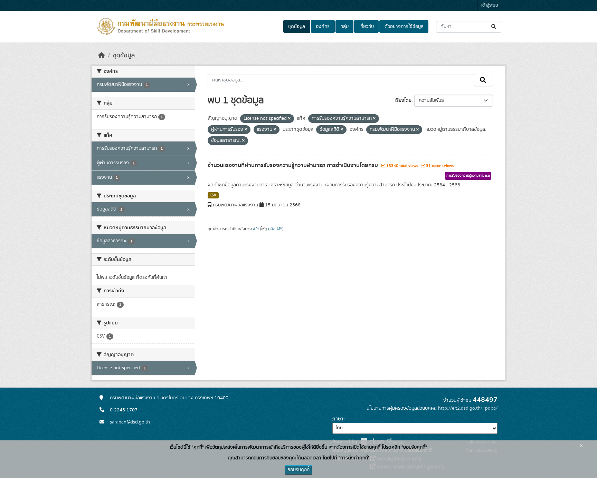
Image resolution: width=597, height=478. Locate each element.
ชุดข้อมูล (296, 26)
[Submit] (494, 27)
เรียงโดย (403, 100)
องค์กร (323, 26)
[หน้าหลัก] (101, 55)
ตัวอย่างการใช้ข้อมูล (404, 26)
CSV (213, 195)
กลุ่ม (344, 26)
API (256, 229)
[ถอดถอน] (289, 118)
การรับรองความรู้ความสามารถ (468, 175)
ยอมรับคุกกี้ (298, 469)
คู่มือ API (275, 229)
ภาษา (337, 419)
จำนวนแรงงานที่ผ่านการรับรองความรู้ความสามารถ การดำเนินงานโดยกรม (293, 165)
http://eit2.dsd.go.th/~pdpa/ (468, 408)
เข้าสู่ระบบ (489, 5)
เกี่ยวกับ (366, 26)
